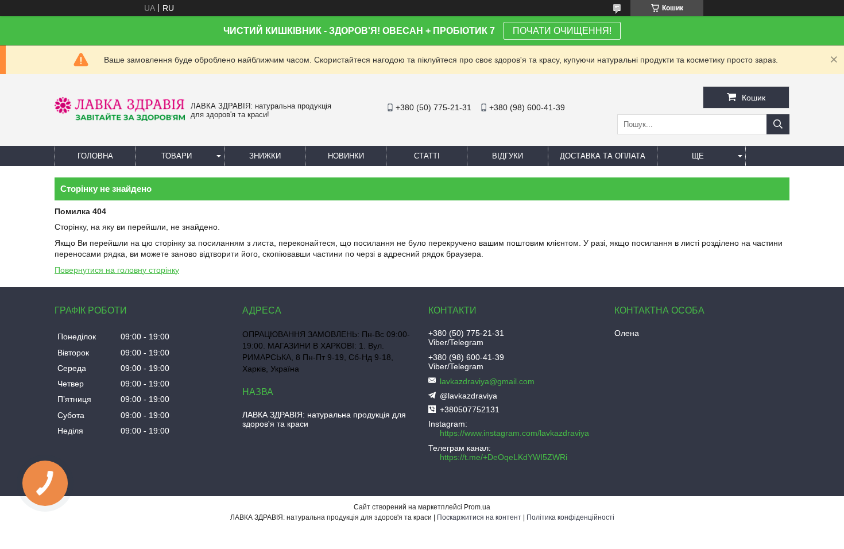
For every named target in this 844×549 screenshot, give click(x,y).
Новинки (346, 156)
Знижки (265, 156)
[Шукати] (777, 124)
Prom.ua (477, 507)
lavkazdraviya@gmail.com (487, 381)
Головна (95, 156)
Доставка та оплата (602, 156)
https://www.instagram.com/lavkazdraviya (514, 433)
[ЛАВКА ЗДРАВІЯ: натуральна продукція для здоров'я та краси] (120, 118)
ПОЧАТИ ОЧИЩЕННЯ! (562, 31)
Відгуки (507, 156)
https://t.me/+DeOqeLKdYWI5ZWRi (503, 457)
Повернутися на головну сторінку (117, 269)
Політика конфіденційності (570, 517)
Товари (176, 156)
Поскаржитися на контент (479, 517)
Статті (427, 156)
